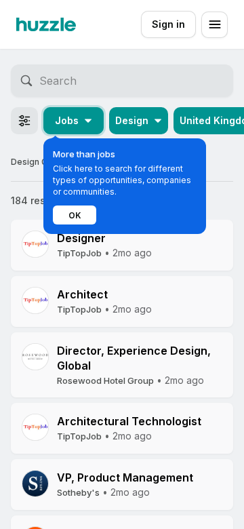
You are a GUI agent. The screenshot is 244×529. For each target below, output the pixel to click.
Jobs (67, 120)
